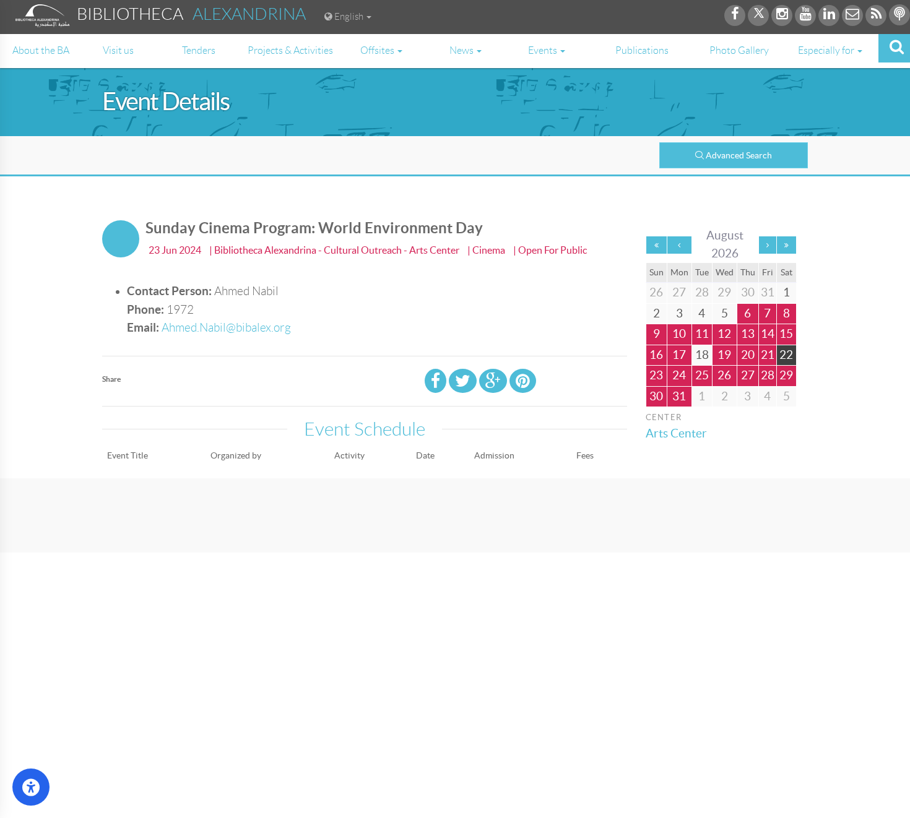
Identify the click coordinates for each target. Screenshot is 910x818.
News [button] (462, 50)
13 (748, 333)
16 (656, 354)
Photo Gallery (739, 50)
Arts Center (676, 433)
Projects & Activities (290, 50)
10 (679, 333)
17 (679, 354)
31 (679, 396)
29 (786, 375)
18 (702, 354)
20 (748, 354)
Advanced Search (739, 155)
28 (767, 375)
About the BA (40, 50)
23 (656, 375)
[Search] (894, 48)
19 (724, 354)
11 (702, 333)
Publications (642, 50)
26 (724, 375)
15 (786, 333)
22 (786, 354)
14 (767, 333)
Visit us (118, 50)
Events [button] (543, 50)
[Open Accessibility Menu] (31, 787)
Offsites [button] (378, 50)
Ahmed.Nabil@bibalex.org (226, 327)
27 (748, 375)
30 (656, 396)
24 (679, 375)
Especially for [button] (827, 50)
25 (702, 375)
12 (724, 333)
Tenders (198, 50)
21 (767, 354)
